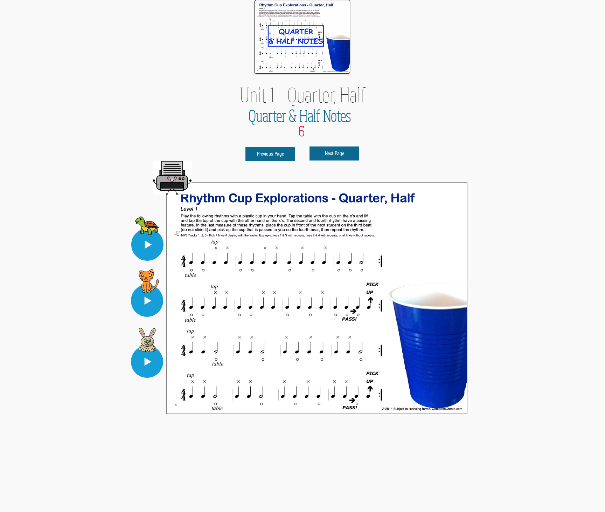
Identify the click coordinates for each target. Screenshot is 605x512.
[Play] (147, 362)
